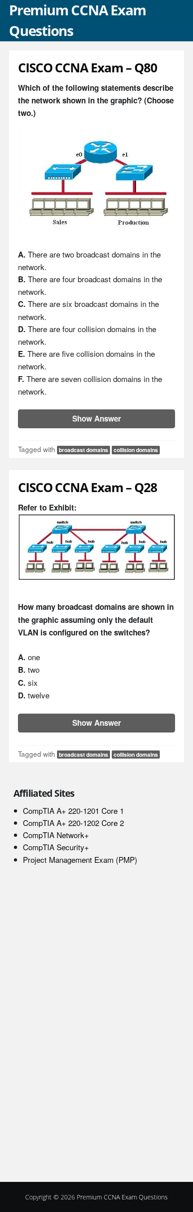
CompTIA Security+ (56, 846)
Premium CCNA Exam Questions (122, 1197)
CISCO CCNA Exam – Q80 (87, 67)
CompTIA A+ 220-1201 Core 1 (73, 810)
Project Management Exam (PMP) (80, 859)
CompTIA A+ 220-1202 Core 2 (73, 822)
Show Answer (96, 418)
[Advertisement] (80, 1028)
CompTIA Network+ (56, 834)
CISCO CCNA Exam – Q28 (87, 487)
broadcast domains (83, 450)
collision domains (136, 450)
